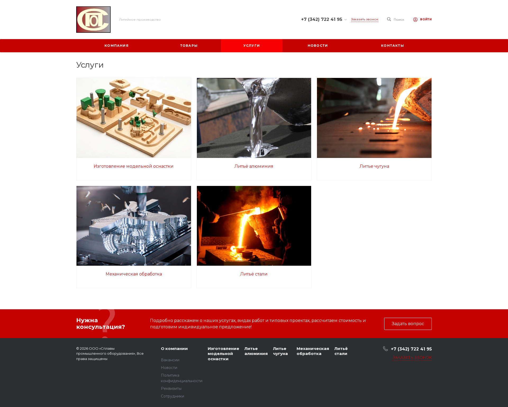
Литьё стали (253, 274)
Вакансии (170, 360)
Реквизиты (171, 388)
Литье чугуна (374, 166)
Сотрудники (172, 396)
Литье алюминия (256, 351)
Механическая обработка (134, 274)
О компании (174, 348)
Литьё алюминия (253, 166)
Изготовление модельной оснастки (134, 166)
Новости (169, 367)
